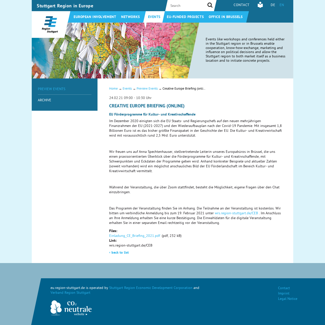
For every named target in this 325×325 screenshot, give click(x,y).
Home (113, 89)
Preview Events (51, 89)
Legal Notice (287, 299)
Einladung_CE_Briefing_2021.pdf (134, 236)
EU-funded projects (185, 17)
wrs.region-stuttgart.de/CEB (236, 214)
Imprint (283, 294)
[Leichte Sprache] (260, 7)
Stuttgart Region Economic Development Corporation (150, 288)
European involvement (95, 17)
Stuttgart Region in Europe (65, 6)
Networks (130, 17)
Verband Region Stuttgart (70, 293)
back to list (119, 253)
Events (154, 17)
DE (273, 5)
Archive (44, 101)
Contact (242, 5)
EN (282, 5)
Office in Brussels (225, 17)
